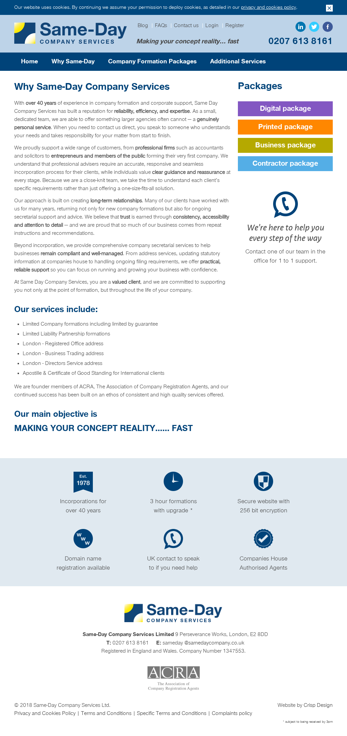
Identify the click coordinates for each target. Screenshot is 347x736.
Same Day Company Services (70, 33)
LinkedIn (300, 27)
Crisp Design (318, 705)
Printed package (285, 127)
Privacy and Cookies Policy (45, 713)
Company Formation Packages (152, 61)
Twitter (314, 27)
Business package (285, 145)
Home (29, 61)
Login (212, 25)
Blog (143, 25)
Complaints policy (232, 713)
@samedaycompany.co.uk (214, 643)
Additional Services (238, 61)
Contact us (186, 25)
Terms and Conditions (107, 713)
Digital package (285, 109)
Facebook (328, 27)
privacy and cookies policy (268, 7)
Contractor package (285, 163)
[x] (329, 8)
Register (234, 25)
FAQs (161, 25)
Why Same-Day (73, 61)
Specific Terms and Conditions (172, 713)
